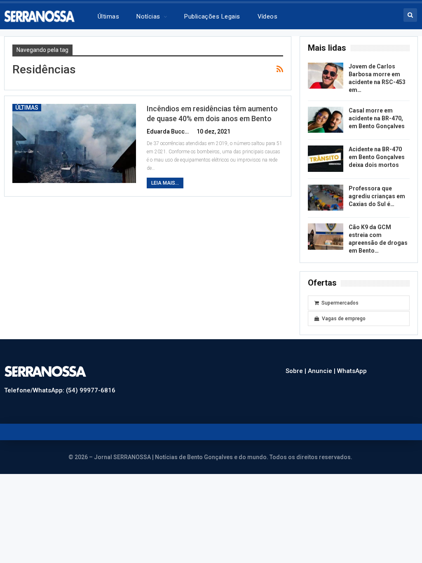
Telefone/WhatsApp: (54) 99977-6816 (59, 390)
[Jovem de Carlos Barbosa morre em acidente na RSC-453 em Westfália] (325, 76)
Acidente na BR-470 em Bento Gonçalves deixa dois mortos (377, 157)
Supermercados (340, 303)
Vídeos (268, 16)
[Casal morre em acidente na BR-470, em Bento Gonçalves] (325, 120)
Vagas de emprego (344, 318)
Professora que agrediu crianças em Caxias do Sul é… (377, 196)
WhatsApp (352, 371)
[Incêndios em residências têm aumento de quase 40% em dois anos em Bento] (74, 143)
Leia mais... (165, 183)
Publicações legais (212, 16)
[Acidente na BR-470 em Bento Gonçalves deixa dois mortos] (325, 158)
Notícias (148, 16)
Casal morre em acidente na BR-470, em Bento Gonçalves (377, 118)
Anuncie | (322, 371)
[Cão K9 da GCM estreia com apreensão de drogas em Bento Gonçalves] (325, 236)
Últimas (108, 16)
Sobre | (297, 371)
